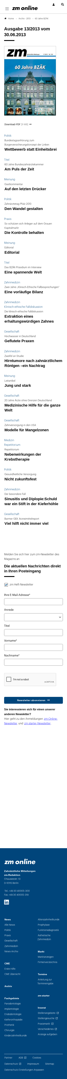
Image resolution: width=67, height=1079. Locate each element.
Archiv (8, 986)
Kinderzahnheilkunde (15, 1035)
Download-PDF (16, 124)
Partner (8, 1058)
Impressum (33, 1064)
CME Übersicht (12, 974)
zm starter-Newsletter (37, 723)
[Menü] (7, 9)
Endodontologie (12, 1014)
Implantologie (11, 1009)
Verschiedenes (46, 1029)
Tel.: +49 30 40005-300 (17, 891)
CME (7, 963)
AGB (21, 1058)
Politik (7, 930)
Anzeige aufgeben (47, 1034)
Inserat (42, 1007)
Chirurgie (9, 1030)
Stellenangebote (46, 1013)
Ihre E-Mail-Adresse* (17, 595)
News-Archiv (11, 951)
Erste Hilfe (9, 969)
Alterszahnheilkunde (48, 919)
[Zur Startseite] (25, 7)
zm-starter (43, 995)
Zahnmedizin (11, 946)
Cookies (36, 1058)
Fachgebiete (11, 998)
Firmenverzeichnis (47, 962)
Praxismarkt (44, 1024)
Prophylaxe (44, 925)
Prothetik (9, 1025)
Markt (41, 951)
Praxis (7, 935)
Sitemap (49, 1064)
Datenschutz (11, 1064)
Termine (42, 974)
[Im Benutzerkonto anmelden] (53, 4)
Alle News (9, 925)
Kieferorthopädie (13, 1020)
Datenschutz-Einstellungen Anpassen (24, 1070)
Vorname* (10, 640)
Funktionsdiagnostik (48, 930)
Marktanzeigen (46, 957)
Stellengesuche (46, 1018)
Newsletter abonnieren (31, 700)
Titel (7, 626)
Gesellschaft (11, 941)
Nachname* (12, 655)
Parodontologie (12, 1004)
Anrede (9, 610)
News (7, 919)
